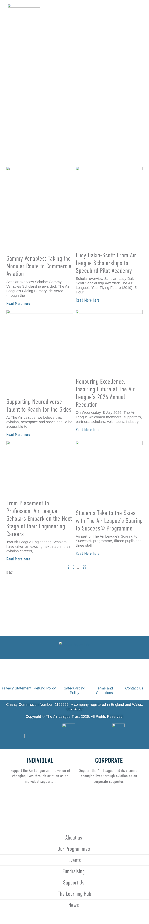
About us (73, 837)
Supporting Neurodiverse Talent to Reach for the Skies (38, 405)
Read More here (18, 303)
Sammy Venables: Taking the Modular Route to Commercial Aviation (39, 266)
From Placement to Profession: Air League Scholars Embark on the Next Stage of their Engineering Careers (39, 518)
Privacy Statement (16, 688)
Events (74, 860)
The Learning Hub (74, 893)
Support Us (73, 882)
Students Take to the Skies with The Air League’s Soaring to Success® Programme (109, 520)
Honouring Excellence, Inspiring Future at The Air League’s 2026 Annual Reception (105, 393)
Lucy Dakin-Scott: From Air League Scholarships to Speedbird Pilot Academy (106, 262)
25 (84, 567)
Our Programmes (73, 849)
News (73, 905)
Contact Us (134, 688)
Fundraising (74, 871)
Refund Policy (45, 688)
